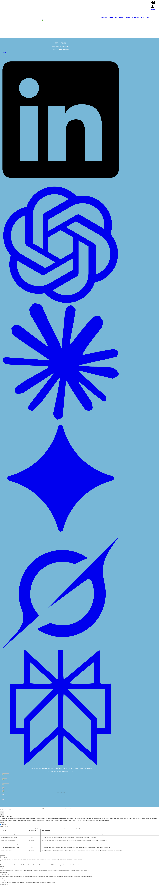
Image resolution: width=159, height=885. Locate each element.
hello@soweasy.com (63, 49)
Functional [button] (2, 855)
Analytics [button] (2, 866)
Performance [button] (3, 861)
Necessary (4, 824)
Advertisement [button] (3, 872)
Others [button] (1, 878)
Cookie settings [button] (4, 810)
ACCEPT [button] (11, 810)
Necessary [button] (2, 822)
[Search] (153, 17)
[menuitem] (104, 17)
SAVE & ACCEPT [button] (4, 884)
